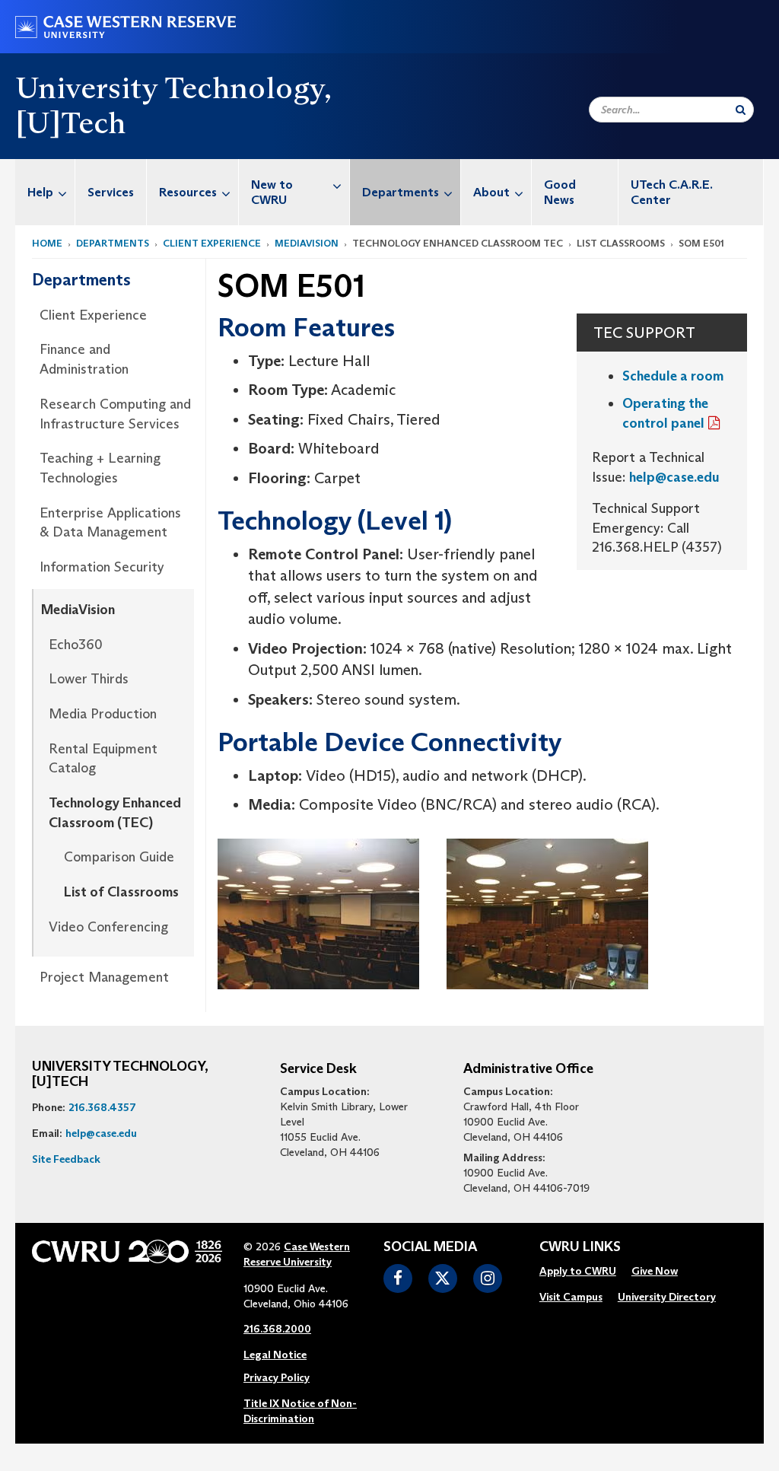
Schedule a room (672, 376)
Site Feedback (66, 1159)
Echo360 (76, 644)
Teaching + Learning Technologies (100, 468)
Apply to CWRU (577, 1271)
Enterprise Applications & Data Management (110, 523)
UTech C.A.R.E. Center (672, 192)
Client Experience (212, 243)
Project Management (104, 977)
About (491, 192)
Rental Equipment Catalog (103, 758)
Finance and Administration (84, 359)
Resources (188, 192)
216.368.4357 (102, 1107)
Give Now (654, 1271)
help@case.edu (674, 477)
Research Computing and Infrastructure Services (115, 414)
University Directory (667, 1297)
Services (110, 192)
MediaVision (307, 243)
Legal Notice (275, 1354)
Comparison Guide (119, 857)
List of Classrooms (121, 892)
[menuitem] (45, 192)
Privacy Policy (276, 1377)
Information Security (102, 567)
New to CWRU (272, 192)
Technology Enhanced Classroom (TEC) (115, 812)
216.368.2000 (277, 1329)
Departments (400, 192)
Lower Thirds (89, 678)
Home (47, 243)
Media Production (103, 713)
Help (40, 192)
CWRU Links (580, 1247)
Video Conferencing (108, 927)
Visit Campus (571, 1297)
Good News (560, 192)
